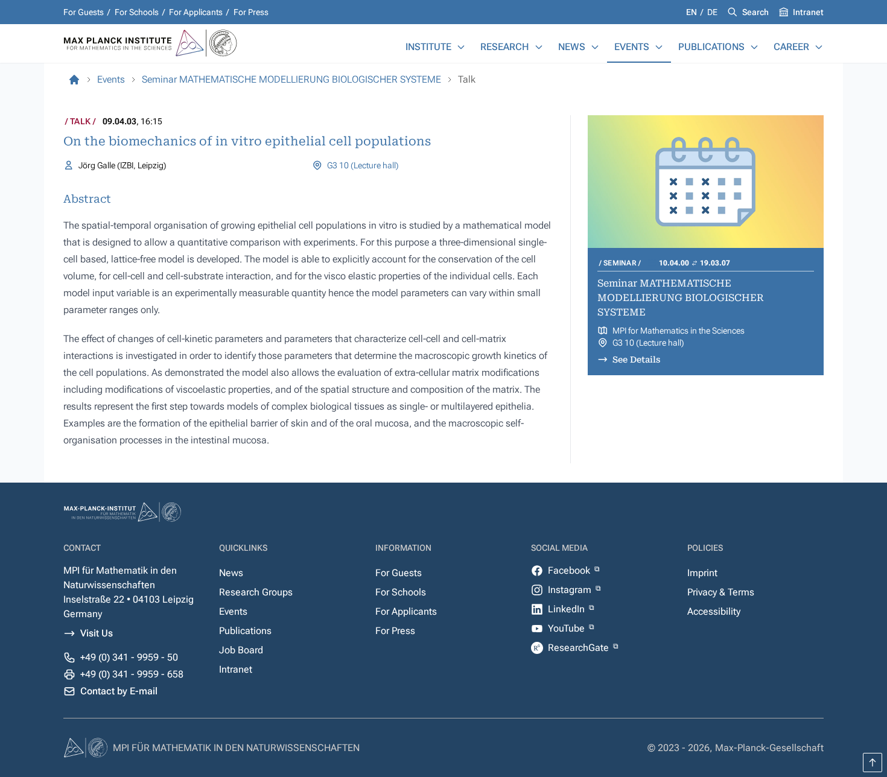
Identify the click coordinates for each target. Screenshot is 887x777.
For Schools (137, 12)
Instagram (571, 589)
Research (504, 46)
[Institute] (461, 47)
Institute (428, 46)
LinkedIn (567, 609)
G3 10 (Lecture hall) (363, 165)
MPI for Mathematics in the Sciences (678, 330)
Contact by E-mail (118, 691)
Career (791, 46)
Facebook (570, 570)
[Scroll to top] (872, 762)
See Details (636, 359)
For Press (251, 12)
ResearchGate (579, 647)
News (571, 46)
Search (755, 12)
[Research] (539, 47)
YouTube (567, 628)
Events (631, 46)
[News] (595, 47)
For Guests (83, 12)
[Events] (659, 47)
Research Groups (256, 592)
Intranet (808, 12)
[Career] (819, 47)
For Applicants (196, 12)
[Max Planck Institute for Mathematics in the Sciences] (74, 80)
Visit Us (96, 633)
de (712, 12)
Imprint (702, 573)
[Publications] (754, 47)
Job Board (241, 650)
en (692, 12)
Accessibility (713, 611)
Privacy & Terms (720, 592)
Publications (711, 46)
